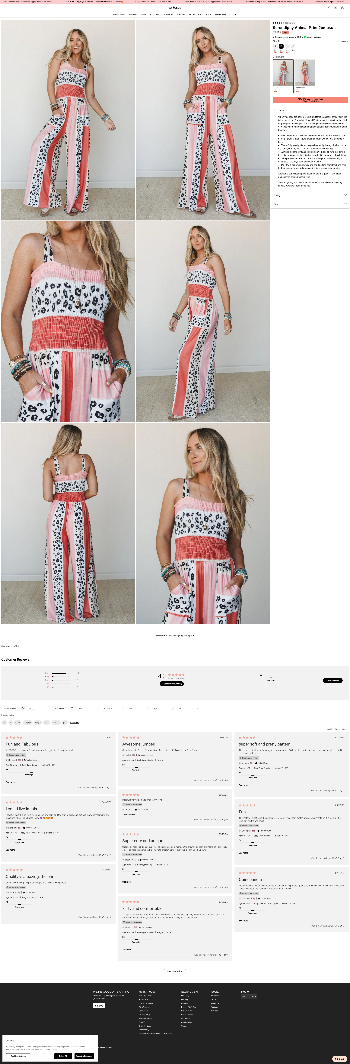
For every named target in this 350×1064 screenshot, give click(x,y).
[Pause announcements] (347, 2)
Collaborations (186, 1022)
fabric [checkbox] (17, 722)
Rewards (184, 1003)
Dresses (181, 15)
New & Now (119, 15)
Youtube (214, 1007)
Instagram (215, 996)
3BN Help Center (145, 996)
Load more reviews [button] (175, 971)
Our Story (185, 996)
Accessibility (144, 1030)
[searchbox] (11, 708)
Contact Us (143, 1011)
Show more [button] (74, 722)
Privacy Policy (144, 1015)
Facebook (215, 1003)
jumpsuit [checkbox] (27, 722)
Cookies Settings (18, 1056)
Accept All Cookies (84, 1056)
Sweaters (168, 15)
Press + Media (187, 1015)
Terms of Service (145, 1018)
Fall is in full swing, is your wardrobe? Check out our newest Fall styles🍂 (94, 2)
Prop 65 (142, 1022)
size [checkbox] (4, 722)
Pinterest (214, 1011)
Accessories (196, 15)
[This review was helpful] (103, 787)
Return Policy (144, 1000)
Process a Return (146, 1003)
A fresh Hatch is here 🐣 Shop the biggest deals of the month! (27, 2)
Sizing (277, 195)
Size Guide (343, 41)
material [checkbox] (55, 722)
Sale (208, 15)
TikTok (214, 1000)
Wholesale (185, 1018)
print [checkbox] (65, 722)
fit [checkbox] (10, 722)
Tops (143, 15)
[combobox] (38, 708)
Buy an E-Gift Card (188, 1007)
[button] (343, 8)
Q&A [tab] (16, 646)
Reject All (63, 1056)
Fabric (277, 204)
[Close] (94, 1038)
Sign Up (99, 1005)
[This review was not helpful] (108, 787)
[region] (50, 1048)
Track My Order (145, 1026)
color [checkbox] (46, 722)
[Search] (329, 8)
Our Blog (184, 1000)
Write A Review (333, 680)
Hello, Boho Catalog (226, 15)
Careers (184, 1026)
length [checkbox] (38, 722)
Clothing (133, 15)
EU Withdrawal (145, 1007)
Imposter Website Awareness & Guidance (155, 1034)
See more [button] (10, 782)
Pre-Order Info (186, 1011)
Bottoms (154, 15)
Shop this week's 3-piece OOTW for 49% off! (153, 2)
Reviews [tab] (6, 646)
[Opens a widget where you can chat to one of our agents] (339, 1059)
